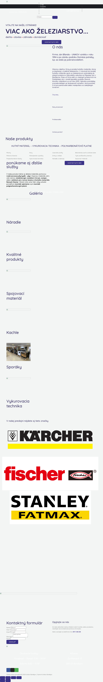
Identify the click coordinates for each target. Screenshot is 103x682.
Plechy (8, 153)
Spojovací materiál (81, 158)
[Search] (55, 17)
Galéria (42, 8)
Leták (42, 10)
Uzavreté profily (57, 153)
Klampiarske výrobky (36, 155)
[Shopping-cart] (16, 670)
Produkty (43, 6)
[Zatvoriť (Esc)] (2, 677)
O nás (42, 5)
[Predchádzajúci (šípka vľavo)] (2, 680)
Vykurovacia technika (36, 158)
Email (8, 632)
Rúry (30, 153)
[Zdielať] (8, 677)
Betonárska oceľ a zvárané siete (85, 153)
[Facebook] (8, 670)
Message (9, 637)
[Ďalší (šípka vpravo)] (8, 680)
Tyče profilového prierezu (83, 155)
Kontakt (42, 13)
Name (8, 627)
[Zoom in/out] (19, 677)
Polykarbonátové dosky (14, 158)
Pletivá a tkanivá (11, 155)
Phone (8, 639)
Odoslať (12, 642)
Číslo (8, 630)
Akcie (41, 12)
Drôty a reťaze (57, 155)
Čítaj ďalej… (55, 95)
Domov (42, 3)
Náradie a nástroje (58, 158)
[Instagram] (12, 670)
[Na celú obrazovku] (13, 677)
